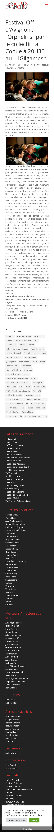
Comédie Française (30, 340)
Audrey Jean (14, 64)
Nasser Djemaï (12, 549)
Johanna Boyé (11, 644)
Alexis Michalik (11, 656)
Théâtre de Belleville (14, 454)
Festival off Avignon (14, 783)
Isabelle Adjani (11, 735)
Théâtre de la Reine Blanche (17, 403)
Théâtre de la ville (13, 460)
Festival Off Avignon (14, 357)
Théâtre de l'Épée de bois (36, 399)
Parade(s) (9, 798)
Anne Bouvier (11, 660)
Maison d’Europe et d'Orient (18, 374)
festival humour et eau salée (35, 353)
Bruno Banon (11, 632)
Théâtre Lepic (11, 473)
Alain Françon (11, 669)
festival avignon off (14, 353)
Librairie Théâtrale (14, 370)
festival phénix (30, 357)
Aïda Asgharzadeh (13, 521)
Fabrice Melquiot (13, 349)
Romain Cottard (12, 722)
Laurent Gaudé (12, 555)
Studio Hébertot (25, 387)
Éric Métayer (11, 653)
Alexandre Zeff (11, 638)
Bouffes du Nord (13, 340)
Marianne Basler (12, 716)
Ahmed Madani (12, 536)
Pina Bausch (10, 765)
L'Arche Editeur (39, 361)
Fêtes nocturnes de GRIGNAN (18, 789)
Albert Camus (11, 570)
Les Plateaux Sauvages (15, 470)
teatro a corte (39, 387)
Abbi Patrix (10, 699)
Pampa (8, 792)
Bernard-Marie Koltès (15, 524)
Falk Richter (10, 545)
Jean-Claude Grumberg (15, 561)
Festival (37, 64)
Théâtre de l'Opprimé (15, 399)
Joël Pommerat (24, 361)
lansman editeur (13, 366)
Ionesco (9, 598)
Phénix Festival (12, 780)
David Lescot (11, 552)
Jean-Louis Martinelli (14, 672)
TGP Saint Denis (12, 448)
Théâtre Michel (27, 412)
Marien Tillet (10, 702)
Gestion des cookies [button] (16, 820)
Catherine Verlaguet (14, 527)
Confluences (11, 345)
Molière (34, 378)
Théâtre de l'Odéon (32, 395)
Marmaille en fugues (14, 805)
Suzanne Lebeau (12, 542)
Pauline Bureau (12, 641)
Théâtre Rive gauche (14, 416)
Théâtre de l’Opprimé (14, 491)
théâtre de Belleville (14, 395)
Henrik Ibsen (10, 576)
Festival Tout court (13, 786)
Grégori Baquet (12, 719)
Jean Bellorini (11, 687)
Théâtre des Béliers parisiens (18, 501)
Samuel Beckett (12, 595)
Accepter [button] (34, 820)
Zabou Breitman (12, 684)
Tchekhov (9, 586)
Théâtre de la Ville (38, 403)
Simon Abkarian (12, 650)
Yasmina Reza (11, 567)
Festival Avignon (37, 349)
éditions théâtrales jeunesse (36, 416)
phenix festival (12, 382)
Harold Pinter (11, 564)
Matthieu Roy (11, 663)
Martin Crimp (11, 558)
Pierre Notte (25, 382)
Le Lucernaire (11, 439)
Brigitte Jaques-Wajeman (16, 678)
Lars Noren (10, 533)
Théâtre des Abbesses (15, 408)
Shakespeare (38, 382)
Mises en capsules (13, 795)
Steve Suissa (11, 387)
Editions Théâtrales (26, 345)
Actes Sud (10, 336)
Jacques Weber (12, 725)
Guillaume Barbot (13, 647)
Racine (8, 601)
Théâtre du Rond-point (36, 408)
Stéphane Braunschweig (16, 681)
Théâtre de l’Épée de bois (16, 495)
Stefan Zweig (11, 573)
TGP (8, 391)
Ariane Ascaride (12, 729)
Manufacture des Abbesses (17, 378)
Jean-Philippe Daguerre (15, 666)
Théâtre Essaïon (13, 412)
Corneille (9, 604)
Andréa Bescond (12, 753)
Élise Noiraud (11, 741)
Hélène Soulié (11, 675)
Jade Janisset (11, 768)
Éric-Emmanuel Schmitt (15, 530)
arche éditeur (39, 336)
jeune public (11, 361)
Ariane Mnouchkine (14, 635)
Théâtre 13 (37, 391)
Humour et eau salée (14, 801)
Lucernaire (28, 370)
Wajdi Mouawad (12, 539)
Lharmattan (26, 366)
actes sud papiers (24, 336)
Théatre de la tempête (21, 391)
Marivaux (9, 592)
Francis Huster (11, 732)
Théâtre (20, 68)
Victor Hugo (10, 589)
